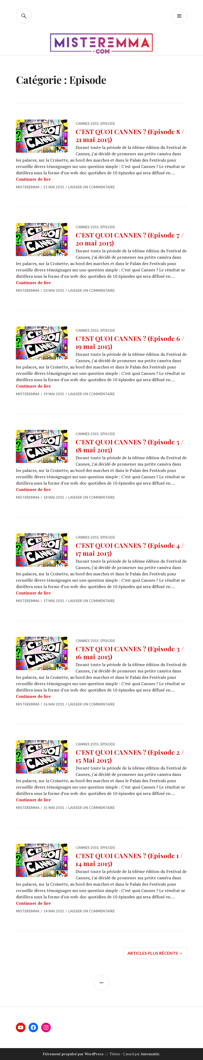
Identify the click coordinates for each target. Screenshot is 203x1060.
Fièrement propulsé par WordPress (73, 1054)
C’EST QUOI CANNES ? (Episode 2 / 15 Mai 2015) (130, 756)
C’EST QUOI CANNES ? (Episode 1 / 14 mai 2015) (129, 859)
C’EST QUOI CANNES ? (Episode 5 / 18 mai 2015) (129, 445)
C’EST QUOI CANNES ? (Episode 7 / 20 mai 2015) (129, 238)
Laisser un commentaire (91, 187)
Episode (107, 123)
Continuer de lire (33, 179)
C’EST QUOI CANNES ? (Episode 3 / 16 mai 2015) (130, 652)
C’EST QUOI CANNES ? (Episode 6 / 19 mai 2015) (130, 342)
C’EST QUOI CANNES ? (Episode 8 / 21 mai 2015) (130, 135)
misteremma (27, 187)
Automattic (150, 1054)
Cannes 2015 (87, 123)
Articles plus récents (152, 953)
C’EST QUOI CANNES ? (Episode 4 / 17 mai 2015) (130, 549)
